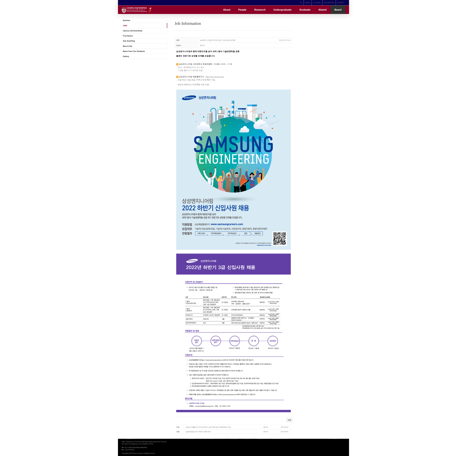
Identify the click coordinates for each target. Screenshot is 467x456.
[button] (202, 45)
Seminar (126, 20)
